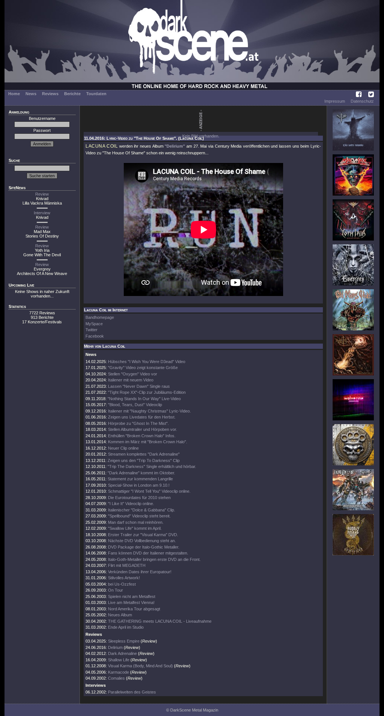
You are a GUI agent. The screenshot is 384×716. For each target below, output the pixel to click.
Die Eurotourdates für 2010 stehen (139, 497)
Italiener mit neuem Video (130, 380)
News (31, 93)
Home (14, 93)
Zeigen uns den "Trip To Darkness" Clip (144, 460)
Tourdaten (96, 93)
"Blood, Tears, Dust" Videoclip (135, 404)
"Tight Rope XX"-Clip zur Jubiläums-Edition (147, 392)
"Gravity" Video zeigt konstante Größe (143, 367)
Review (42, 194)
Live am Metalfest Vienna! (131, 602)
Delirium (115, 647)
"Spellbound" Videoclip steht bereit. (139, 516)
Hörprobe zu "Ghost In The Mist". (138, 423)
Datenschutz (362, 101)
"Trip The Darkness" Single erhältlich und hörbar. (152, 466)
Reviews (50, 93)
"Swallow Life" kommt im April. (135, 528)
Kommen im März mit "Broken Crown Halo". (147, 441)
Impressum (334, 101)
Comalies (116, 678)
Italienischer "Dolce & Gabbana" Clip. (141, 510)
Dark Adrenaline (122, 653)
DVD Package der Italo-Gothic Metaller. (143, 547)
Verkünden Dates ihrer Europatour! (139, 572)
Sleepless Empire (124, 641)
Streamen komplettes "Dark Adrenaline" (144, 454)
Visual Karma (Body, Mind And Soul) (140, 666)
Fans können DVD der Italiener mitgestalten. (148, 553)
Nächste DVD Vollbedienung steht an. (142, 540)
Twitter (92, 329)
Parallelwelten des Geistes (132, 692)
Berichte (72, 93)
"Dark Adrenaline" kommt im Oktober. (141, 473)
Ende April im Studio (126, 627)
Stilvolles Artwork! (124, 577)
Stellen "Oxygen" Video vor (132, 374)
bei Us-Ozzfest (122, 584)
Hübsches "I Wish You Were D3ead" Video (146, 361)
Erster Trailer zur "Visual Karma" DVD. (143, 534)
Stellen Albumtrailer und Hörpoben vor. (142, 429)
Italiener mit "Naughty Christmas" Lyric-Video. (149, 411)
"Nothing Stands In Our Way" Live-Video (144, 398)
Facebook (95, 336)
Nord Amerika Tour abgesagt (134, 609)
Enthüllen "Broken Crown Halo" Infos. (142, 435)
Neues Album (120, 615)
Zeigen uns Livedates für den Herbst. (142, 417)
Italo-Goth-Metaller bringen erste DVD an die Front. (154, 559)
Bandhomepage (100, 317)
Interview (42, 213)
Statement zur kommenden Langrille (140, 479)
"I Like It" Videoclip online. (131, 503)
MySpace (94, 323)
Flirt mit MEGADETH (127, 565)
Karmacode (118, 672)
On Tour (115, 590)
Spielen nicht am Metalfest (131, 596)
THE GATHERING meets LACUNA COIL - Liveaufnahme (160, 621)
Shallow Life (118, 660)
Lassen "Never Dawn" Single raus (139, 386)
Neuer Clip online (123, 448)
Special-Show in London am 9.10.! (139, 485)
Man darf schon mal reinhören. (136, 522)
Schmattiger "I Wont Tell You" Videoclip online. (149, 491)
